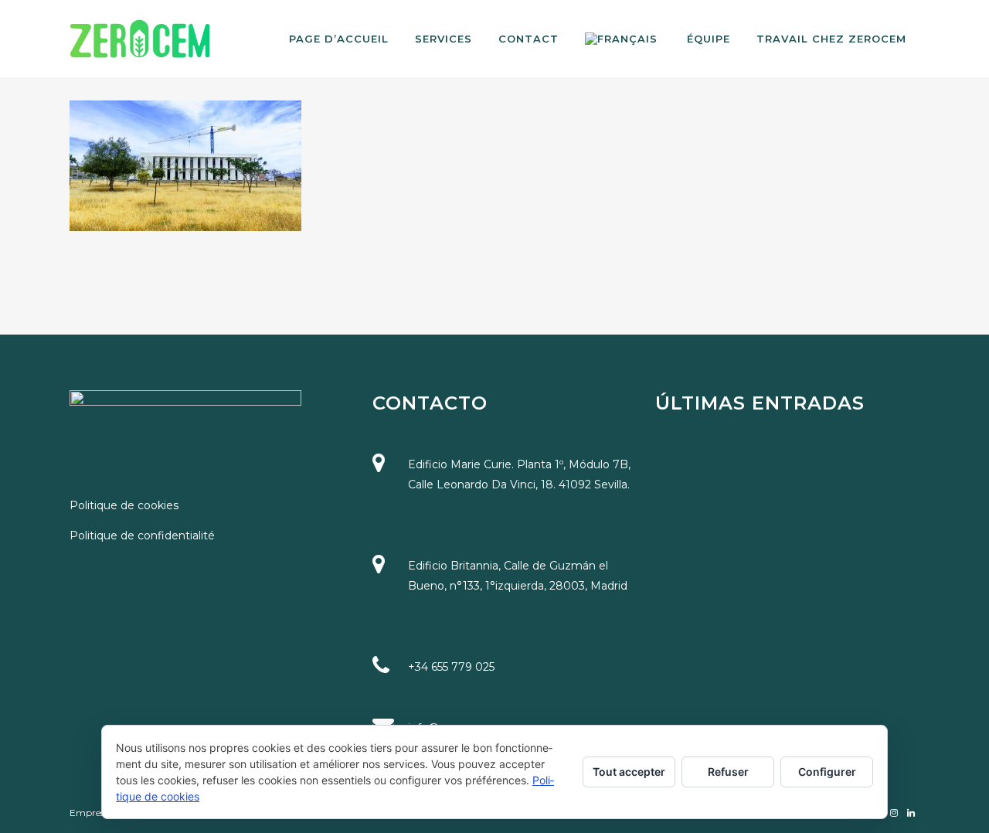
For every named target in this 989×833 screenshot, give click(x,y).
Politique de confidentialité (142, 535)
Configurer (827, 771)
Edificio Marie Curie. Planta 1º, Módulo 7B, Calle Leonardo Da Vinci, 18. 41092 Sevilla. (519, 474)
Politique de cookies (124, 505)
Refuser (728, 771)
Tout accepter (629, 771)
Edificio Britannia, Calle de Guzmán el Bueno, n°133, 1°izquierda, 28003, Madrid (517, 576)
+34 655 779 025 (451, 667)
